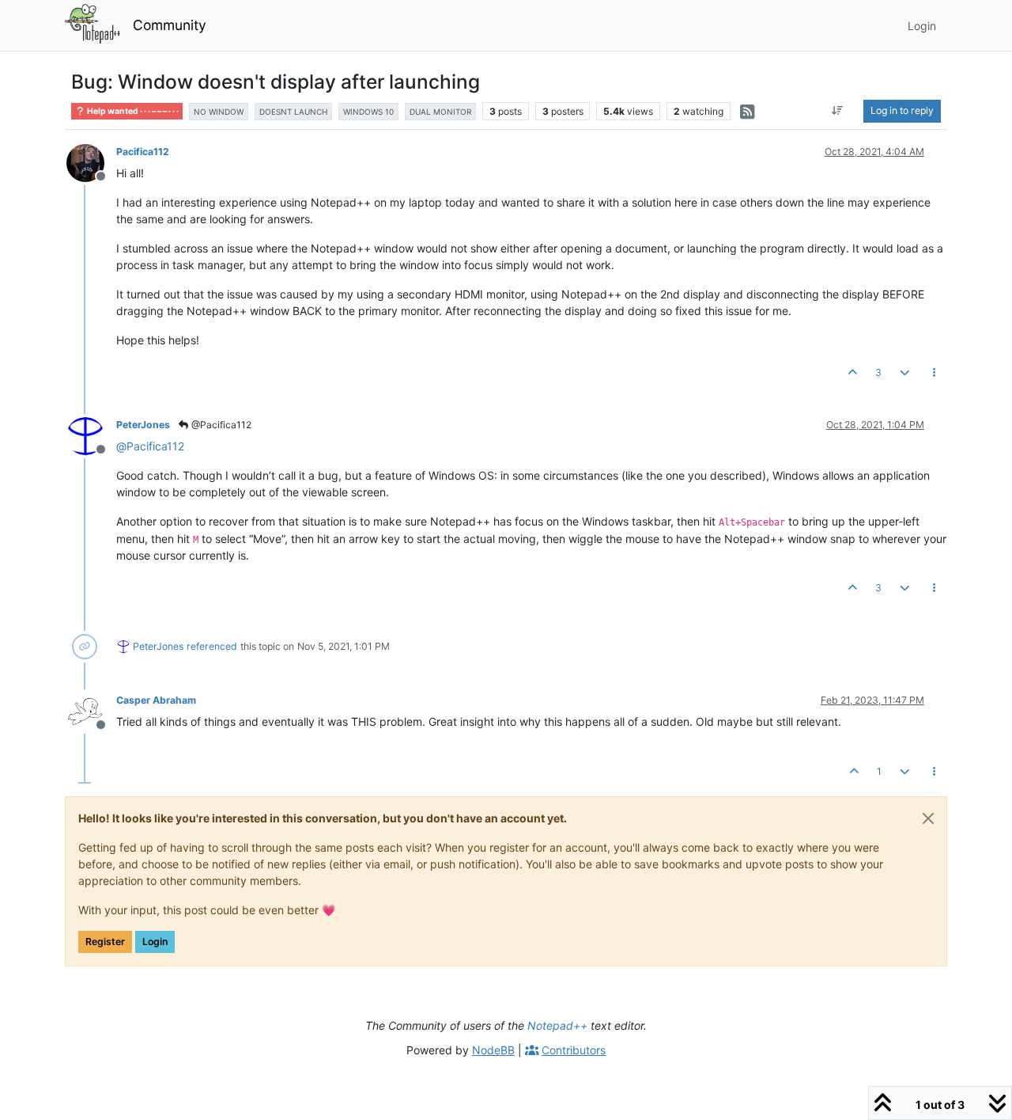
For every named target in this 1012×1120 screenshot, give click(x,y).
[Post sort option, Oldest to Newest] (838, 111)
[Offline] (91, 162)
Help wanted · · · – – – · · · (132, 111)
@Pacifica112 (220, 425)
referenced (212, 646)
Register (105, 941)
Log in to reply (902, 110)
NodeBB (493, 1050)
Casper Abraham (156, 700)
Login (155, 941)
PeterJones (143, 425)
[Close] (928, 818)
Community (169, 25)
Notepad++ (557, 1025)
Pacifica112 (142, 152)
